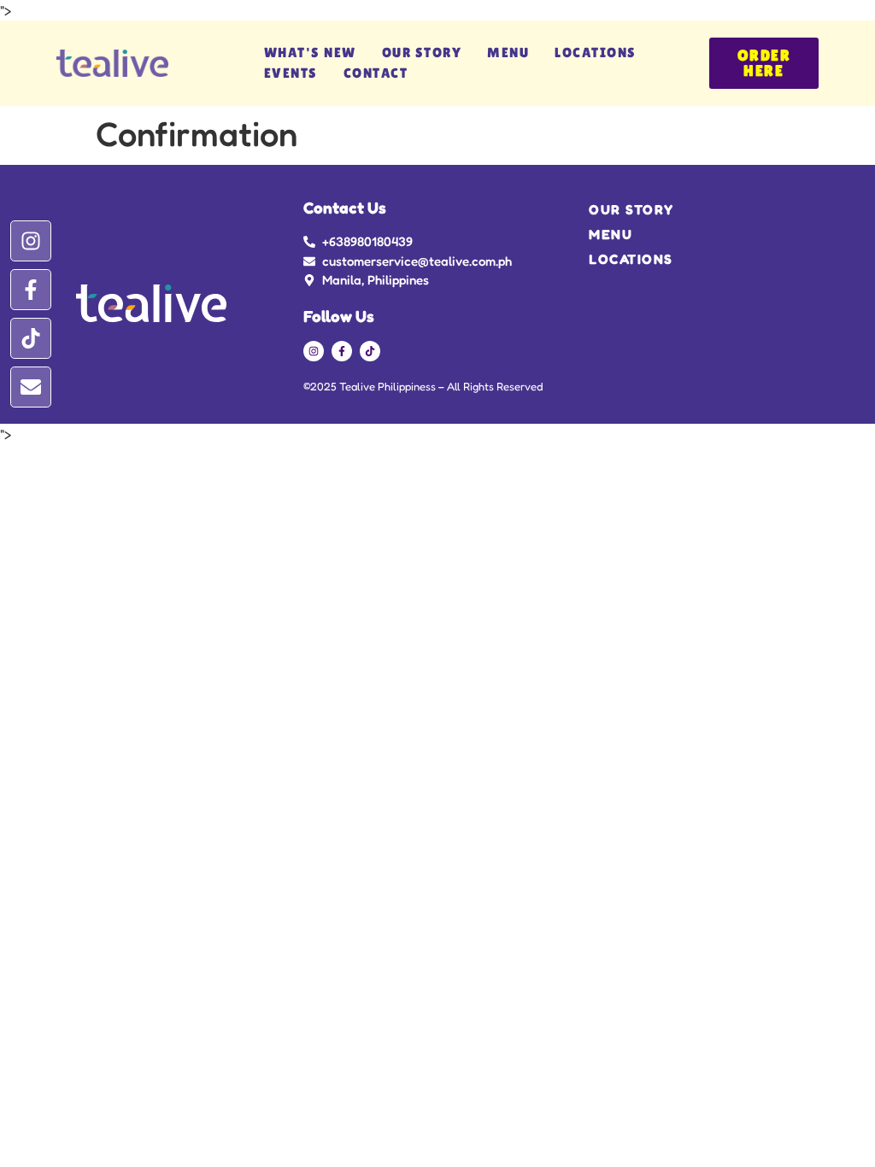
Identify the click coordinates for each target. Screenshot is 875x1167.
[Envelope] (30, 387)
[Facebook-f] (30, 289)
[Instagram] (30, 240)
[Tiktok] (30, 338)
